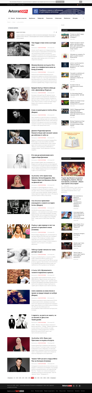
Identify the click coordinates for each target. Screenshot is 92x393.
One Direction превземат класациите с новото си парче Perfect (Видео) (43, 203)
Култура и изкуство (21, 18)
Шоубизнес (32, 18)
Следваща (53, 377)
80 (20, 377)
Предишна (10, 377)
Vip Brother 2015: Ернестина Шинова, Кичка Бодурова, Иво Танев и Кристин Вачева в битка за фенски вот (43, 179)
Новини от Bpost (21, 4)
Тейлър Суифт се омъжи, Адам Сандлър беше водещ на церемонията (79, 255)
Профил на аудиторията (49, 390)
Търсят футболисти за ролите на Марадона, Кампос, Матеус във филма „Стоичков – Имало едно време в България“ (72, 181)
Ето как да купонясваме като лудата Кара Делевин (42, 156)
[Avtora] (18, 11)
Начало (13, 18)
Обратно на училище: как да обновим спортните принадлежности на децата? (77, 102)
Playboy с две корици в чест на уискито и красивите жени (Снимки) (43, 227)
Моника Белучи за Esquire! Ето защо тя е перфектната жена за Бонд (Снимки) (43, 67)
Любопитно (67, 18)
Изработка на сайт (11, 391)
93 (41, 377)
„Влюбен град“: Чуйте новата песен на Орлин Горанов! (78, 244)
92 (38, 377)
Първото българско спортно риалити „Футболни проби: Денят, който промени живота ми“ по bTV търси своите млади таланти (77, 46)
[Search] (83, 18)
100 (44, 377)
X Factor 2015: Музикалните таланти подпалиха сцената (42, 271)
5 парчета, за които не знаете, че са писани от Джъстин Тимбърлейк (43, 317)
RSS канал (80, 4)
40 (17, 377)
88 (26, 377)
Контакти (83, 390)
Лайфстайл (41, 18)
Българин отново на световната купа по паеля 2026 (76, 86)
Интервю (75, 18)
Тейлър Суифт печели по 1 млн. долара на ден (43, 251)
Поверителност (70, 390)
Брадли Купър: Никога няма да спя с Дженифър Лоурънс (43, 89)
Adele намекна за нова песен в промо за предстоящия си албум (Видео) (44, 293)
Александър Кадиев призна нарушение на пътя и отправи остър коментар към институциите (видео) (78, 215)
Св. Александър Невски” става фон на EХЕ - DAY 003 (77, 94)
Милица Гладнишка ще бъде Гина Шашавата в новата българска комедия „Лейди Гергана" (77, 123)
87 (23, 377)
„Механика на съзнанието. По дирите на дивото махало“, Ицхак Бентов (77, 56)
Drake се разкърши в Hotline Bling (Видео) (44, 111)
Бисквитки (77, 390)
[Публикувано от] (62, 185)
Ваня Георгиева (20, 32)
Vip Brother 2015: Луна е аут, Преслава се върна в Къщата (42, 339)
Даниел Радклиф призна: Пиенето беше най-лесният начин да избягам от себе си (44, 133)
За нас (32, 390)
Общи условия (62, 390)
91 (35, 377)
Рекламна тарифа (39, 390)
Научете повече (60, 1)
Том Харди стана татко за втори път (43, 44)
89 (29, 377)
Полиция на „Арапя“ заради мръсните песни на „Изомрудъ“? (77, 36)
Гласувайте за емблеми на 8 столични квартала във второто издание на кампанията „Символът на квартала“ (77, 76)
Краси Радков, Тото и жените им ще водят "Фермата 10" (78, 225)
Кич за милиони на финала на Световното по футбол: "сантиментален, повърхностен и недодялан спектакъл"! (78, 201)
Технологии (49, 18)
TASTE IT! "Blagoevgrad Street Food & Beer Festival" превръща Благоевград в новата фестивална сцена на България (77, 112)
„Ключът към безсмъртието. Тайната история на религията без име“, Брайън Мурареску (77, 65)
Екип (57, 390)
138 (48, 377)
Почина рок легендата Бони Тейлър (78, 234)
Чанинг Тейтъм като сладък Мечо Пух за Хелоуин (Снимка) (44, 360)
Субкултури (58, 18)
